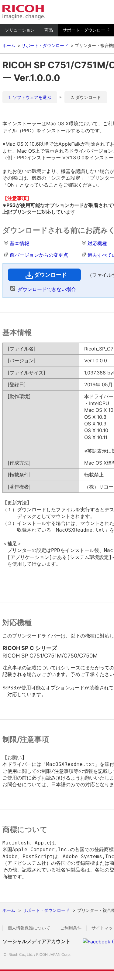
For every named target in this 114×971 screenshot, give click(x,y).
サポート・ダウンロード (45, 45)
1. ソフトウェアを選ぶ (30, 97)
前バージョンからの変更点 (39, 255)
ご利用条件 (70, 927)
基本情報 (19, 243)
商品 (48, 29)
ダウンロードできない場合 (47, 289)
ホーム (8, 45)
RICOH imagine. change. (23, 12)
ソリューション (20, 29)
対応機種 (97, 243)
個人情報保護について (29, 927)
